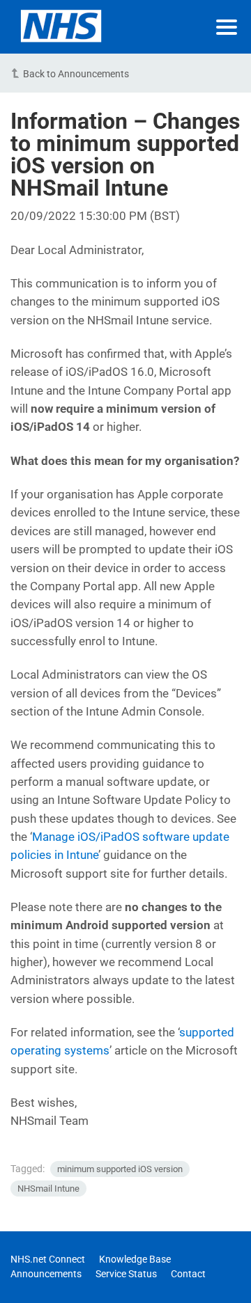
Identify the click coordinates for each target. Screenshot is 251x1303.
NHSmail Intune (48, 1188)
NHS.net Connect (47, 1259)
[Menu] (226, 27)
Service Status (126, 1273)
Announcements (46, 1273)
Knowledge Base (135, 1259)
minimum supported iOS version (120, 1169)
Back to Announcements (76, 73)
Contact (188, 1273)
